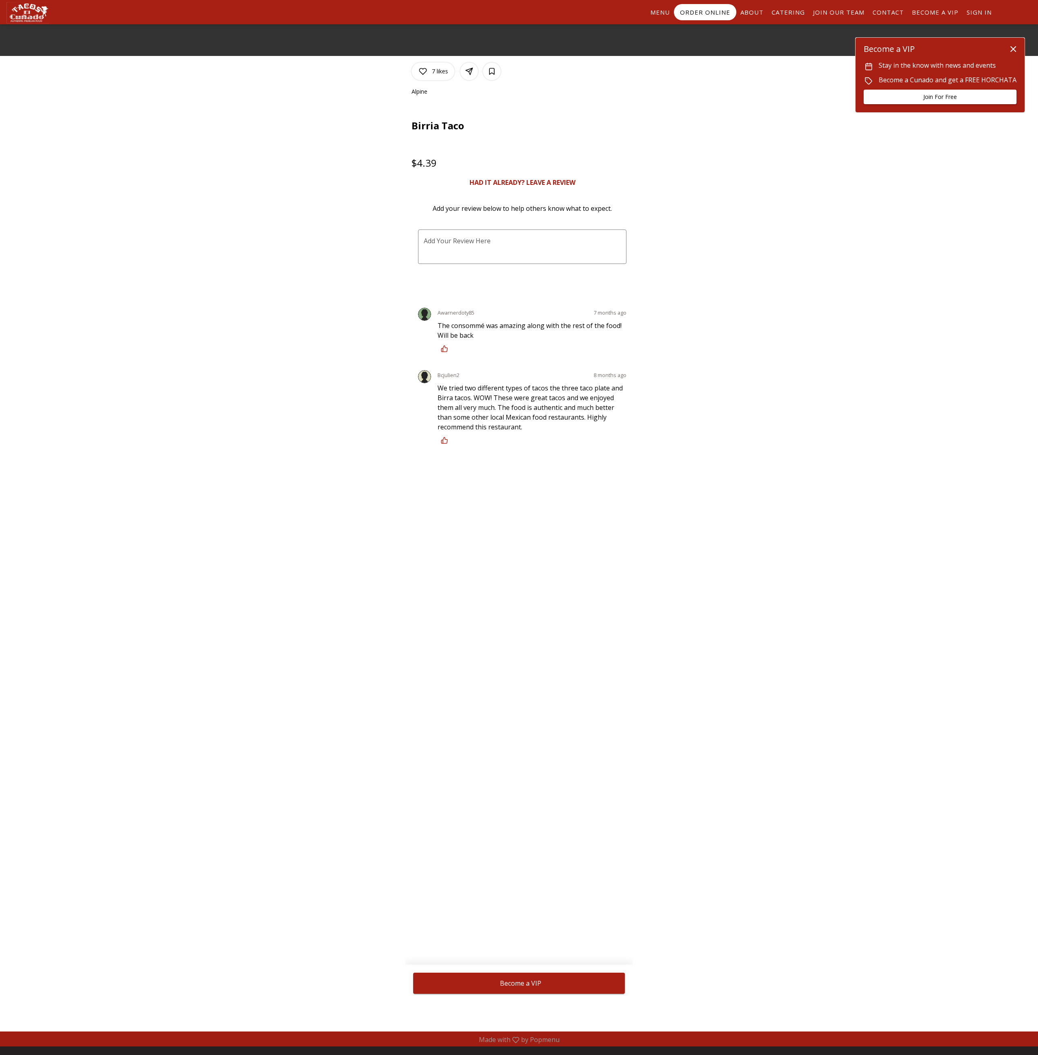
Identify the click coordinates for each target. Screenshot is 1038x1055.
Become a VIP (935, 12)
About (751, 12)
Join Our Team (838, 12)
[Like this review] (446, 348)
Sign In (979, 12)
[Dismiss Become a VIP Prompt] (1013, 49)
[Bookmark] (492, 71)
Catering (788, 12)
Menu (660, 12)
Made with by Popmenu (283, 1039)
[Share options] (469, 71)
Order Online (705, 12)
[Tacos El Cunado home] (42, 13)
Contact (888, 12)
